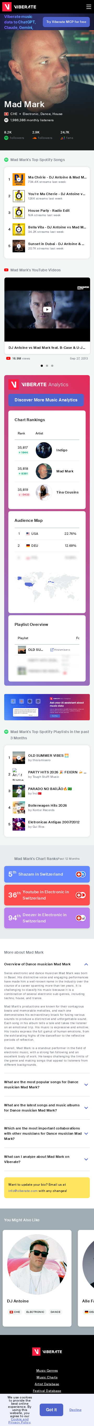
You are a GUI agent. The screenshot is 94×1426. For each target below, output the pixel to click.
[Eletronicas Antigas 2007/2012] (19, 824)
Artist (39, 433)
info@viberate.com (23, 1191)
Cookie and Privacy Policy (19, 1420)
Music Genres (47, 1371)
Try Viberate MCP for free (66, 22)
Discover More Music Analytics (46, 400)
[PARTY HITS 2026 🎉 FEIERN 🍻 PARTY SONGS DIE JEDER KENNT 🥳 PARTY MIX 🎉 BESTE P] (19, 774)
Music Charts (47, 1377)
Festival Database (47, 1391)
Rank (21, 433)
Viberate (19, 6)
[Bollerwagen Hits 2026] (19, 808)
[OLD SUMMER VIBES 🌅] (19, 758)
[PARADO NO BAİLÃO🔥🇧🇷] (19, 791)
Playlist (23, 638)
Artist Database (47, 1384)
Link (52, 650)
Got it (51, 1409)
